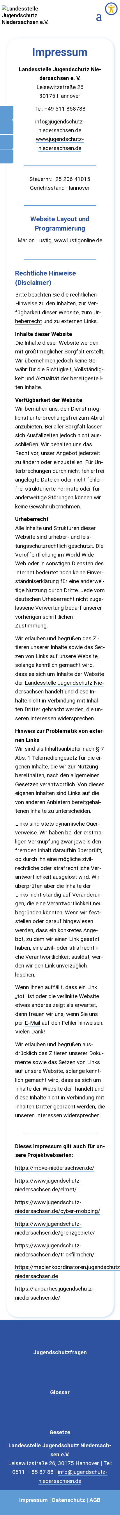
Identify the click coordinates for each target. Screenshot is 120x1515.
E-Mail (32, 1022)
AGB (94, 1500)
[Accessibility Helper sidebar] (111, 9)
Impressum (33, 1500)
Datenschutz (68, 1500)
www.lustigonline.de (78, 240)
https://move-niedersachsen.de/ (54, 1167)
